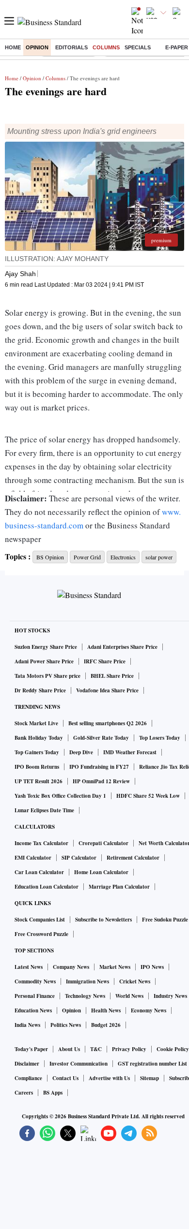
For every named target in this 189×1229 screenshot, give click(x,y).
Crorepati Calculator (103, 843)
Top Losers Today (159, 737)
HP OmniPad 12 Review (101, 781)
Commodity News (35, 981)
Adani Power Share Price (44, 661)
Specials (138, 47)
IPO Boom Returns (37, 766)
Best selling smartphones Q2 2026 (107, 723)
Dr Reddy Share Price (40, 690)
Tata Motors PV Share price (47, 676)
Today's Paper (31, 1049)
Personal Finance (35, 996)
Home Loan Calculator (101, 872)
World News (129, 996)
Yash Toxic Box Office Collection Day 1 (60, 795)
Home (13, 47)
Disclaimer (27, 1063)
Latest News (29, 967)
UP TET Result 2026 (39, 781)
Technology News (85, 996)
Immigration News (87, 981)
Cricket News (134, 981)
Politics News (65, 1025)
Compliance (28, 1078)
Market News (114, 967)
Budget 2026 (106, 1025)
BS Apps (53, 1092)
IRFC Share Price (105, 661)
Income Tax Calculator (41, 843)
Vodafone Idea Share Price (107, 690)
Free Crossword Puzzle (41, 934)
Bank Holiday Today (39, 737)
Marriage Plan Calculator (119, 886)
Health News (106, 1010)
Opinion (37, 47)
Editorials (71, 47)
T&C (96, 1049)
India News (27, 1025)
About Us (69, 1049)
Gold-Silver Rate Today (101, 737)
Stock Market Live (36, 723)
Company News (71, 967)
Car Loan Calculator (39, 872)
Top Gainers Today (37, 752)
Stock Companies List (40, 919)
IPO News (152, 967)
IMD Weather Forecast (130, 752)
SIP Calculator (79, 857)
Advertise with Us (109, 1078)
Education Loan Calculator (47, 886)
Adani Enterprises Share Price (122, 647)
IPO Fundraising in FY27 (99, 766)
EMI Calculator (33, 857)
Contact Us (65, 1078)
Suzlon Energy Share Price (46, 647)
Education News (33, 1010)
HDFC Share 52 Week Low (148, 795)
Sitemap (149, 1078)
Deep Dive (81, 752)
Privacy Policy (129, 1049)
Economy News (148, 1010)
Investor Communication (78, 1063)
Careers (24, 1092)
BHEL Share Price (112, 676)
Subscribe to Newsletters (103, 919)
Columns (106, 47)
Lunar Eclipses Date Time (44, 810)
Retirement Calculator (133, 857)
